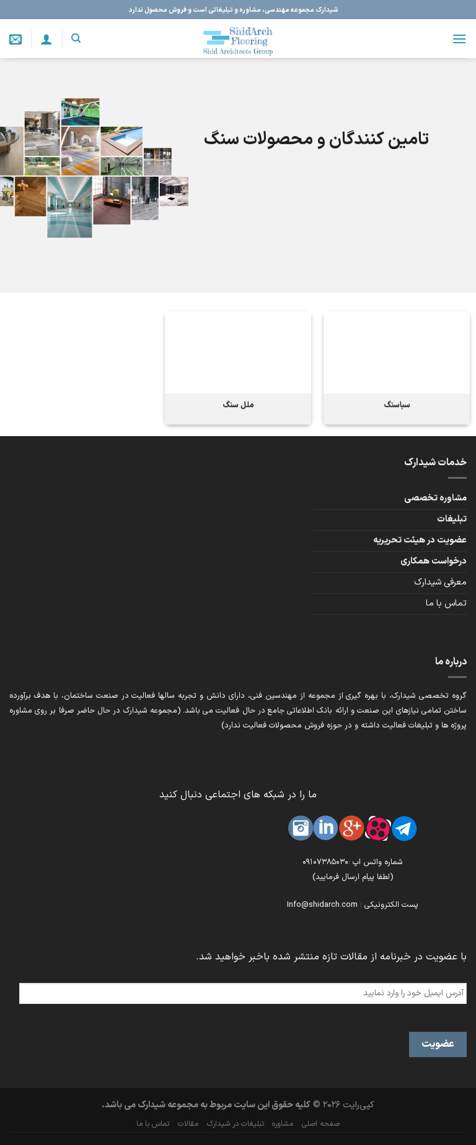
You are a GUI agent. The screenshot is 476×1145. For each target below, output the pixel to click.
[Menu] (459, 39)
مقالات (188, 1124)
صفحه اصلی (321, 1124)
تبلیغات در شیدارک (235, 1124)
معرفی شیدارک (440, 582)
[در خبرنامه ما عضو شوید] (15, 39)
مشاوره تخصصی (435, 498)
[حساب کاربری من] (46, 39)
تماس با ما (446, 603)
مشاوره (282, 1124)
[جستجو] (76, 38)
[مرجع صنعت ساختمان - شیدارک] (238, 38)
